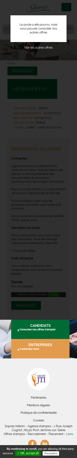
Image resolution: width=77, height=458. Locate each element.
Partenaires (38, 397)
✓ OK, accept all (28, 453)
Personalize (50, 453)
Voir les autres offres (38, 47)
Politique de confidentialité (39, 412)
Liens (69, 434)
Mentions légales (38, 405)
